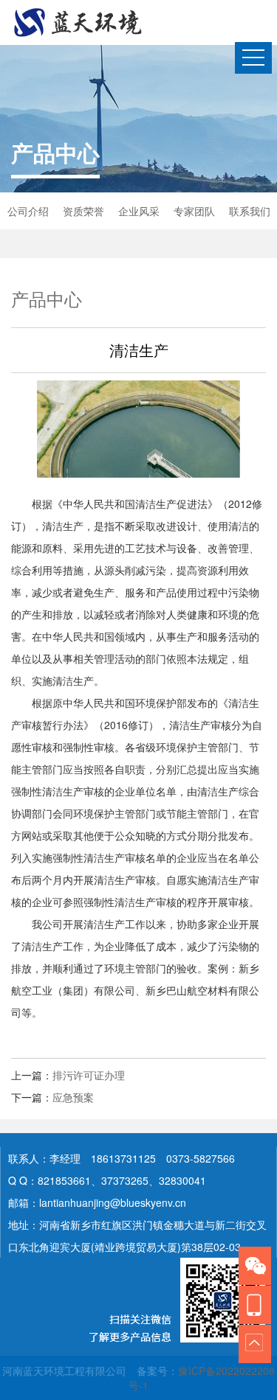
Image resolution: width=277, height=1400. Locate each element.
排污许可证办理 (88, 1075)
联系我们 (249, 210)
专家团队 (194, 210)
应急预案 (73, 1097)
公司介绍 (28, 210)
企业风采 (139, 210)
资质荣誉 (83, 210)
